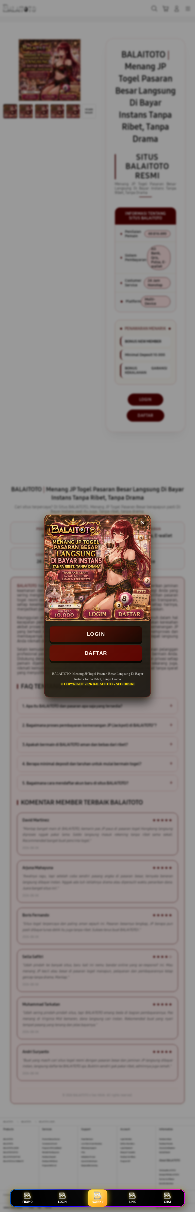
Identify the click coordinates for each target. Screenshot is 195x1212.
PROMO (27, 1202)
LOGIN (96, 634)
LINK (132, 1202)
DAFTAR (96, 653)
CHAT (167, 1202)
